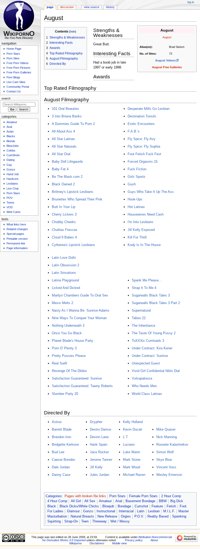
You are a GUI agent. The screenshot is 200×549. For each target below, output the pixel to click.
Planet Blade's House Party (72, 341)
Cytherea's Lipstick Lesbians (73, 245)
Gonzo (88, 511)
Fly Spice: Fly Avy (141, 139)
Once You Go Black (67, 333)
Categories (54, 496)
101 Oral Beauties (65, 109)
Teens (10, 202)
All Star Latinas (63, 139)
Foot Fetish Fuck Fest (144, 154)
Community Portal (18, 86)
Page (50, 7)
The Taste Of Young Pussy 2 (154, 333)
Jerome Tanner (101, 460)
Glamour (73, 511)
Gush (132, 184)
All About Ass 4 (63, 131)
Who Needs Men (144, 386)
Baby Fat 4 (60, 169)
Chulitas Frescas (64, 230)
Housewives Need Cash (146, 214)
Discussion (67, 7)
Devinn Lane (99, 437)
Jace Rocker (99, 452)
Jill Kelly (96, 467)
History (110, 7)
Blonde (11, 141)
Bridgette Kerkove (65, 444)
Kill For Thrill (137, 237)
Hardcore (12, 178)
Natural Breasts (82, 516)
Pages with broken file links (85, 496)
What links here (16, 224)
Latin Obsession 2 (65, 265)
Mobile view (119, 543)
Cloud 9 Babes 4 (64, 237)
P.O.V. (139, 516)
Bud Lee (58, 452)
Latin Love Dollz (64, 258)
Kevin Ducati (132, 429)
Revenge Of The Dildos (69, 371)
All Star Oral (61, 154)
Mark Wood (131, 467)
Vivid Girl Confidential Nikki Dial (156, 371)
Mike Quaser (166, 429)
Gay (9, 164)
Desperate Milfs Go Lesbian (149, 109)
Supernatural (141, 310)
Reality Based (157, 516)
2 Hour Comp (171, 496)
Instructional (106, 511)
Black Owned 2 (63, 184)
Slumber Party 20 (65, 394)
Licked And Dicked (66, 288)
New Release (107, 516)
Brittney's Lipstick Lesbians (72, 192)
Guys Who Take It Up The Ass (151, 192)
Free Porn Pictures (18, 67)
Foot (183, 506)
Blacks (11, 136)
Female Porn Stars (143, 496)
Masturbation (57, 516)
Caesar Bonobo (63, 460)
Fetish (171, 506)
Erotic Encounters (141, 124)
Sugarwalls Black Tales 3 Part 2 (156, 303)
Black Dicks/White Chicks (79, 506)
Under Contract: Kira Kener (152, 348)
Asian (10, 131)
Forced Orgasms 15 (143, 161)
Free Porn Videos (18, 63)
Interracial (126, 511)
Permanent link (16, 243)
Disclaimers (97, 543)
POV (9, 197)
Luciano (129, 444)
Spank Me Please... (147, 280)
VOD (10, 207)
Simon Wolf (165, 452)
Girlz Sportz (137, 177)
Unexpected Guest (146, 363)
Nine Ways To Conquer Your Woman (79, 318)
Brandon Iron (61, 437)
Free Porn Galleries (19, 72)
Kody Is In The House (144, 245)
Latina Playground (65, 280)
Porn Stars (117, 496)
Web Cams (14, 211)
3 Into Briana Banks (67, 116)
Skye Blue (164, 460)
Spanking (179, 516)
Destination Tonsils (142, 116)
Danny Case (61, 475)
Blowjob (108, 506)
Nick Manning (166, 437)
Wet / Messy (120, 521)
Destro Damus (100, 429)
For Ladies (55, 511)
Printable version (17, 238)
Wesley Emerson (169, 475)
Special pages (15, 233)
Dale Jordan (61, 467)
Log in (191, 2)
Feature (157, 506)
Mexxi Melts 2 (62, 303)
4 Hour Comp (57, 501)
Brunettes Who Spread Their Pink (77, 199)
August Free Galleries (167, 67)
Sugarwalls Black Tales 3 (151, 295)
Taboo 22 (139, 318)
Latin (140, 511)
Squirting (54, 521)
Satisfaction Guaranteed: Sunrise (77, 378)
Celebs (11, 150)
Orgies (126, 516)
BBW (163, 501)
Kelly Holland (133, 422)
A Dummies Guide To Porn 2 (73, 124)
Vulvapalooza (142, 378)
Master (183, 511)
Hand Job (13, 174)
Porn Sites (13, 58)
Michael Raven (134, 475)
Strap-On (71, 521)
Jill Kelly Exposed (141, 230)
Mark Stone (131, 460)
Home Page (14, 48)
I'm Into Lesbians (140, 222)
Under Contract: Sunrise (150, 356)
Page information (17, 248)
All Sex (89, 501)
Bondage (124, 506)
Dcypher (96, 422)
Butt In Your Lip (63, 207)
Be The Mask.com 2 (67, 177)
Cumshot (141, 506)
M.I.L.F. (169, 511)
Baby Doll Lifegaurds (67, 161)
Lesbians (12, 183)
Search (6, 98)
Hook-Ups (135, 199)
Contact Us (14, 91)
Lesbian (154, 511)
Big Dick (176, 501)
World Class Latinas (147, 394)
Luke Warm (131, 452)
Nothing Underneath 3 (68, 325)
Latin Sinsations (64, 273)
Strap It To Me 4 (144, 288)
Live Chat (12, 188)
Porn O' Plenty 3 (64, 348)
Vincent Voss (166, 467)
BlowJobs (13, 145)
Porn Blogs (13, 77)
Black (51, 506)
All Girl (76, 501)
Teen (85, 521)
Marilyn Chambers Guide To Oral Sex (80, 295)
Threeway (99, 521)
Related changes (17, 229)
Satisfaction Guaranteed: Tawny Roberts (82, 386)
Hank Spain (98, 444)
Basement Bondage (140, 501)
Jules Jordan (99, 475)
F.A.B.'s (134, 131)
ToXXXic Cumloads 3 (148, 341)
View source (91, 7)
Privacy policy (134, 540)
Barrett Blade (62, 429)
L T (125, 437)
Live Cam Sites (16, 82)
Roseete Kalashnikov (172, 444)
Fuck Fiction (137, 169)
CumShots (13, 155)
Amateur (105, 501)
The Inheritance (143, 325)
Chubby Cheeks (64, 222)
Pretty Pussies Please (69, 356)
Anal (118, 501)
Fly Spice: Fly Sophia (144, 146)
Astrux (57, 422)
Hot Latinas (136, 207)
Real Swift (59, 363)
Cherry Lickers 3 (64, 214)
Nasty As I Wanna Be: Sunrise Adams (80, 310)
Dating (11, 159)
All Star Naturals (64, 146)
